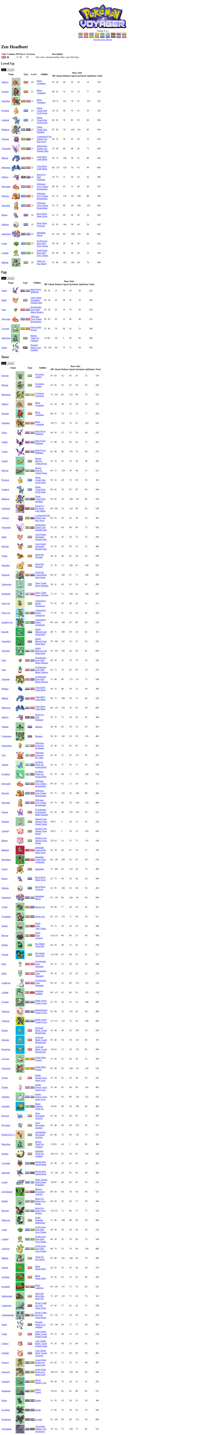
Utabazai (5, 1021)
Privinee (5, 91)
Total (99, 76)
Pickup (34, 335)
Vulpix (5, 556)
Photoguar (6, 394)
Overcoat (41, 226)
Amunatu (6, 679)
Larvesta (5, 328)
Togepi (5, 1078)
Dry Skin (39, 758)
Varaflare (5, 1277)
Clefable (5, 1353)
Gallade (5, 992)
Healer (38, 833)
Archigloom (7, 1192)
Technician (40, 606)
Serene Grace (41, 821)
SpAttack (81, 76)
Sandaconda (7, 1296)
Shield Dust (42, 146)
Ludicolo (5, 1248)
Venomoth (6, 148)
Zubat (4, 290)
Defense (66, 76)
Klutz (37, 926)
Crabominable (8, 1315)
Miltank (5, 262)
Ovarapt (5, 1002)
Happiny (5, 821)
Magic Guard (41, 1030)
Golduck (5, 120)
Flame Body (36, 327)
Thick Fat (41, 261)
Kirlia (4, 973)
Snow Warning (41, 585)
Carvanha (6, 1163)
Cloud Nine (42, 110)
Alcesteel (6, 651)
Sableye (5, 177)
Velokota (5, 1011)
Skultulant (6, 1391)
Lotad (4, 243)
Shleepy (5, 82)
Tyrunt (4, 907)
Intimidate (41, 233)
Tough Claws (41, 1003)
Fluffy (38, 923)
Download (39, 1116)
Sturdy (38, 603)
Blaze (39, 81)
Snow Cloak (40, 583)
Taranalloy (6, 641)
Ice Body (39, 762)
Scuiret (5, 461)
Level (33, 74)
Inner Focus (36, 289)
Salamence (6, 234)
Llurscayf (6, 1372)
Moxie (40, 235)
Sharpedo (6, 1173)
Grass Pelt (39, 946)
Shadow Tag (40, 1383)
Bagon (4, 215)
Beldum (5, 689)
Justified (34, 350)
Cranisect (6, 1381)
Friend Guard (41, 824)
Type (25, 74)
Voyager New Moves (102, 39)
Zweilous (6, 1410)
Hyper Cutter (41, 1303)
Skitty (4, 300)
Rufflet (5, 1201)
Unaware (39, 1355)
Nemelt (5, 1267)
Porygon (5, 1116)
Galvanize (39, 396)
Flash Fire (39, 554)
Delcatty (5, 546)
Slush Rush (40, 634)
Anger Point (40, 850)
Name (11, 74)
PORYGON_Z (8, 1135)
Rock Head (42, 214)
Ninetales (6, 565)
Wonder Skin (42, 151)
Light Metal (42, 159)
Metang (5, 158)
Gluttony (34, 340)
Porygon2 (6, 1125)
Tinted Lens (42, 139)
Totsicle (5, 764)
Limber (38, 377)
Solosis (5, 1030)
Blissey (5, 840)
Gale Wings (40, 511)
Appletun (6, 1106)
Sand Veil (39, 1298)
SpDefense (92, 76)
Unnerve (39, 938)
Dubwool (6, 1220)
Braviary (5, 1210)
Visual (10, 70)
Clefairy (5, 1343)
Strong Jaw (40, 907)
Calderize (39, 1288)
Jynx (4, 755)
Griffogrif (6, 508)
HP (53, 76)
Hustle (38, 1075)
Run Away (41, 141)
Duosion (5, 1040)
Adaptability (40, 1132)
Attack (59, 76)
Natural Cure (41, 819)
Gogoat (5, 954)
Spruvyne (6, 603)
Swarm (34, 330)
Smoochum (7, 746)
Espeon (5, 812)
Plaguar (5, 385)
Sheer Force (42, 216)
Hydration (39, 748)
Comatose (41, 83)
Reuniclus (6, 1049)
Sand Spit (39, 1293)
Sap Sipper (41, 263)
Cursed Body (41, 575)
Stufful (5, 926)
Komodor (6, 1286)
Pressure (34, 345)
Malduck (5, 129)
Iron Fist (39, 1305)
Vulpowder (6, 584)
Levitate (38, 1419)
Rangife (5, 632)
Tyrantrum (6, 916)
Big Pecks (39, 508)
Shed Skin (39, 1296)
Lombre (5, 253)
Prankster (41, 179)
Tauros (5, 869)
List (3, 70)
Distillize (41, 132)
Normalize (35, 300)
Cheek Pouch (41, 463)
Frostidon (6, 774)
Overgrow (39, 374)
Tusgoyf (5, 1362)
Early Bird (35, 309)
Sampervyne (7, 622)
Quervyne (6, 613)
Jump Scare (40, 1365)
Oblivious (41, 184)
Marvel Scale (41, 632)
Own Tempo (42, 186)
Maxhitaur (6, 859)
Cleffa (4, 1334)
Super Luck (36, 347)
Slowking (6, 205)
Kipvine (5, 375)
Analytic (39, 1118)
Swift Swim (42, 113)
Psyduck (5, 110)
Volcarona (6, 1068)
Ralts (4, 964)
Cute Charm (36, 297)
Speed (74, 76)
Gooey (38, 1392)
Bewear (5, 935)
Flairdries (6, 101)
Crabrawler (6, 1305)
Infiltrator (35, 292)
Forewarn (39, 746)
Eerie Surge (40, 577)
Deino (4, 1400)
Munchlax (6, 338)
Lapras (5, 1182)
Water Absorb (41, 1180)
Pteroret (5, 470)
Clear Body (42, 157)
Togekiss (5, 1097)
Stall (39, 177)
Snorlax (5, 1154)
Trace (37, 964)
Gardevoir (6, 983)
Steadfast (39, 991)
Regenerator (42, 189)
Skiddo (5, 945)
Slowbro (5, 196)
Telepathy (39, 966)
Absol (4, 347)
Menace (38, 1189)
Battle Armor (41, 1000)
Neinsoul (5, 575)
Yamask (5, 727)
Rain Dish (41, 243)
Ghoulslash (6, 1429)
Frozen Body (41, 767)
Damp (39, 108)
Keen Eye (41, 174)
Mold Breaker (41, 1010)
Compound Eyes (44, 136)
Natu (4, 309)
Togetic (5, 1087)
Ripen (37, 1104)
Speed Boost (40, 1164)
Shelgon (5, 224)
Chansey (5, 831)
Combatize (40, 862)
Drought (39, 557)
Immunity (39, 1151)
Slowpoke (6, 186)
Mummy (39, 727)
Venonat (5, 139)
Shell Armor (40, 1182)
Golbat (5, 442)
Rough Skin (40, 1162)
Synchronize (36, 307)
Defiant (38, 1213)
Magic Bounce (37, 312)
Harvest (38, 461)
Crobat (5, 451)
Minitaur (5, 850)
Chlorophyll (40, 601)
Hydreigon (6, 1419)
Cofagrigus (6, 736)
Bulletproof (40, 1222)
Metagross (6, 167)
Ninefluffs (6, 594)
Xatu (4, 670)
